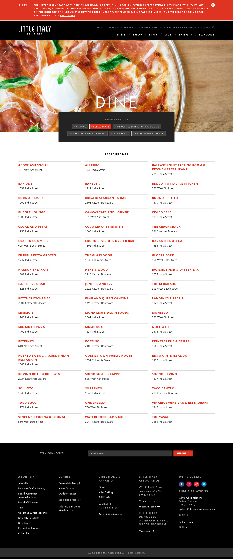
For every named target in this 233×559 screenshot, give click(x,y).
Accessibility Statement (111, 514)
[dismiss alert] (213, 5)
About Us (23, 483)
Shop (137, 34)
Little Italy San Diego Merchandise (70, 508)
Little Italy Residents (28, 518)
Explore (207, 34)
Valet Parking (106, 492)
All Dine (80, 126)
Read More (67, 15)
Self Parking (105, 497)
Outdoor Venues (67, 493)
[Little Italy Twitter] (204, 484)
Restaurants (101, 126)
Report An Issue (147, 506)
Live (168, 34)
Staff (20, 507)
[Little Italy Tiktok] (196, 484)
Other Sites (24, 533)
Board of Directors (28, 502)
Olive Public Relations (190, 497)
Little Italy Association (108, 552)
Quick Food (120, 133)
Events (186, 34)
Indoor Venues (67, 488)
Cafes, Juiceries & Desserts (88, 133)
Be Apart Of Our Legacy (31, 488)
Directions (104, 487)
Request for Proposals (30, 528)
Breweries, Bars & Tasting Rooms (137, 126)
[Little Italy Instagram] (189, 484)
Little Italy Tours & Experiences (175, 27)
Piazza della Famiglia (70, 483)
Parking (114, 27)
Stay (153, 34)
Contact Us (145, 501)
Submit (181, 453)
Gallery (183, 527)
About (101, 27)
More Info (144, 531)
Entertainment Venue (149, 133)
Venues (128, 27)
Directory (143, 27)
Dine (121, 34)
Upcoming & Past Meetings (33, 512)
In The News (186, 522)
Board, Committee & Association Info (29, 495)
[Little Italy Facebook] (181, 484)
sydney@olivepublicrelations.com (197, 509)
